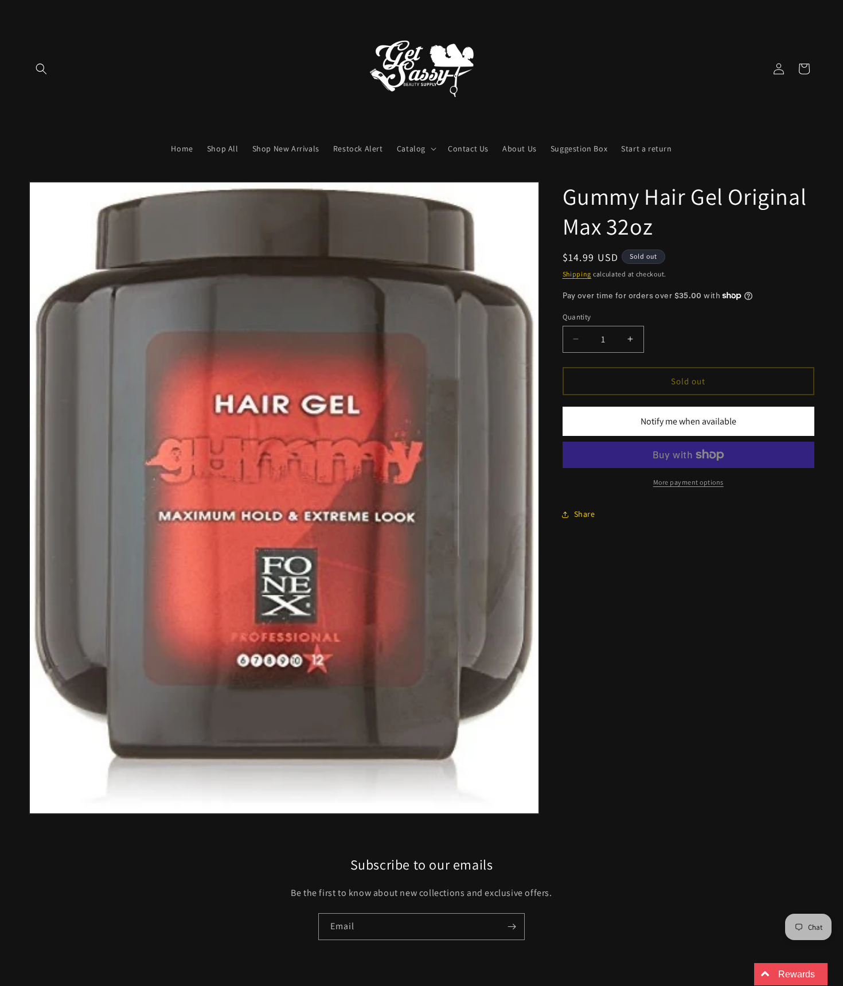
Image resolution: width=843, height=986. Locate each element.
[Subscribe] (511, 926)
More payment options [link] (688, 482)
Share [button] (584, 514)
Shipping (577, 274)
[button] (41, 68)
